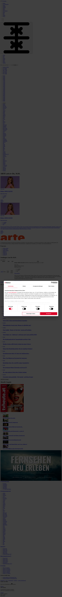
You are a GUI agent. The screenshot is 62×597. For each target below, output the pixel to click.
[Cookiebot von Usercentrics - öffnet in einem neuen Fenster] (52, 283)
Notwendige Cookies (30, 313)
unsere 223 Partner (12, 292)
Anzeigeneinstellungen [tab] (38, 286)
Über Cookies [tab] (51, 286)
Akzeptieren (48, 313)
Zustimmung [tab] (10, 286)
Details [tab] (24, 286)
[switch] (24, 309)
